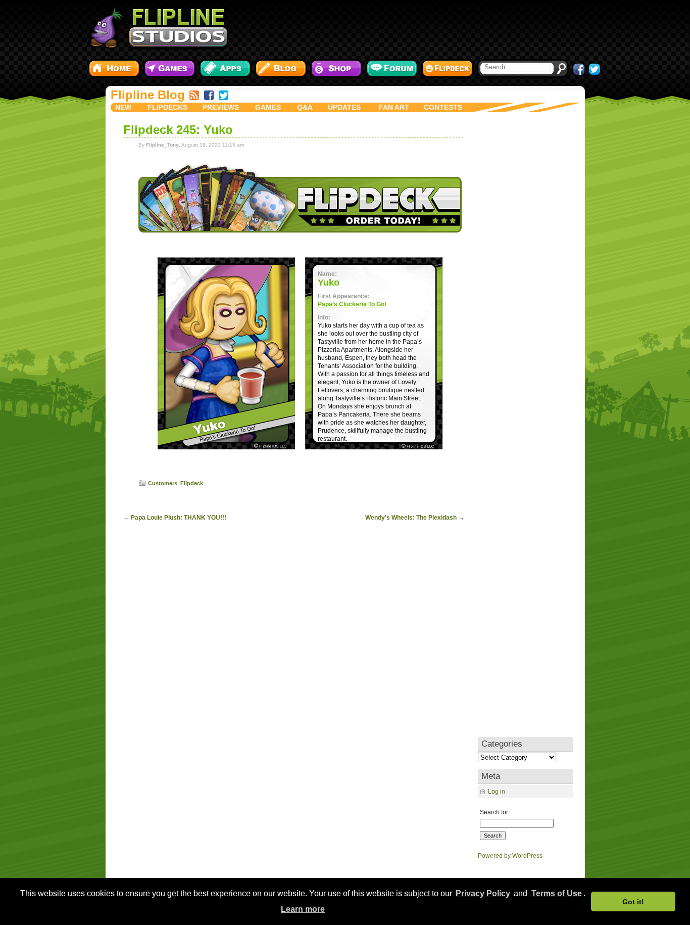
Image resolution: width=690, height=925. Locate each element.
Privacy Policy (483, 893)
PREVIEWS (221, 107)
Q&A (305, 107)
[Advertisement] (418, 28)
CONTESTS (443, 107)
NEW (123, 107)
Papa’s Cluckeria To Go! (352, 304)
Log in (496, 791)
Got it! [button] (633, 902)
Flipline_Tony (162, 145)
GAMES (268, 107)
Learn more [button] (303, 909)
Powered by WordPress (510, 855)
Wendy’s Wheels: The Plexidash (411, 517)
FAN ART (394, 107)
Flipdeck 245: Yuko (178, 129)
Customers (162, 483)
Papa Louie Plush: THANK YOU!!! (178, 517)
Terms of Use (556, 893)
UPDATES (344, 107)
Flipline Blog (148, 95)
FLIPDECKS (167, 107)
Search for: (495, 812)
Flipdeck (191, 483)
